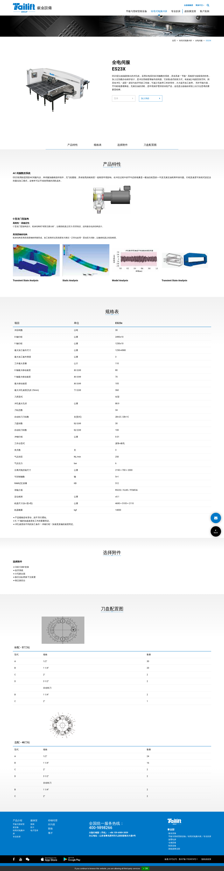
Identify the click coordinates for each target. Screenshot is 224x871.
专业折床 (175, 11)
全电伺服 (198, 41)
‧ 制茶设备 (171, 846)
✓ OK (145, 868)
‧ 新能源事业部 (173, 849)
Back (216, 533)
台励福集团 (188, 5)
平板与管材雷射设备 (136, 11)
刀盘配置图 (150, 144)
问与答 (51, 824)
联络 (50, 828)
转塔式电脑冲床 (159, 11)
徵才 (50, 832)
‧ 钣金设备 (171, 833)
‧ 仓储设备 (171, 842)
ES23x (208, 41)
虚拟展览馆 (190, 11)
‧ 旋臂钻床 (171, 839)
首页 (174, 41)
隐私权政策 (206, 859)
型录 (116, 98)
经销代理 (52, 820)
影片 (32, 827)
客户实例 (204, 11)
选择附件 (122, 144)
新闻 (32, 824)
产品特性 (72, 144)
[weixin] (28, 859)
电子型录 (34, 830)
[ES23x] (57, 89)
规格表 (98, 144)
